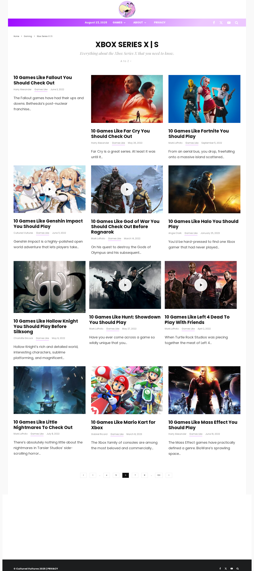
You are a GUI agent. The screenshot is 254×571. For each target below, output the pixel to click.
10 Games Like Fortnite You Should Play (198, 133)
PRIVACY (52, 568)
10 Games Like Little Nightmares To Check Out (43, 425)
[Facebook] (214, 23)
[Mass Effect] (204, 390)
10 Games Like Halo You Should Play (203, 224)
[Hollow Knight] (50, 287)
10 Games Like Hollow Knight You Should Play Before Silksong (46, 327)
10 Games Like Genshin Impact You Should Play (48, 223)
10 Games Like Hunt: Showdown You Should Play (125, 319)
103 (158, 475)
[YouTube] (229, 23)
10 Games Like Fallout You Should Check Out (43, 80)
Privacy (159, 22)
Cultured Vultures (23, 232)
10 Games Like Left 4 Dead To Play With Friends (197, 319)
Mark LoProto (175, 142)
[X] (221, 23)
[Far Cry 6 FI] (127, 99)
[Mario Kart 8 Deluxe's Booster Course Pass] (127, 390)
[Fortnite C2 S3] (204, 99)
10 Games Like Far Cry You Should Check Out (120, 133)
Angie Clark (174, 233)
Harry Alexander (22, 89)
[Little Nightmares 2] (50, 390)
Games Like (40, 89)
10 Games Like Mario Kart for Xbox (123, 425)
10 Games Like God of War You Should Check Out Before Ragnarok (125, 227)
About (138, 22)
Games (117, 22)
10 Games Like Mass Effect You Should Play (202, 425)
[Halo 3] (204, 189)
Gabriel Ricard (99, 434)
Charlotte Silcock (23, 338)
